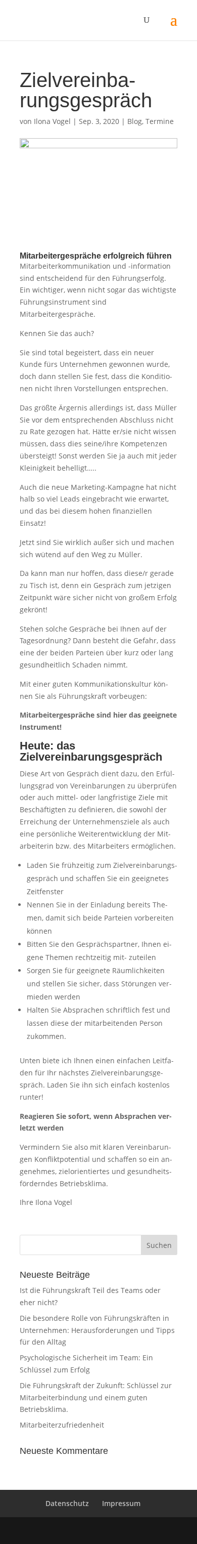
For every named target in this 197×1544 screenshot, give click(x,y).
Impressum (121, 1503)
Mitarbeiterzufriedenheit (62, 1425)
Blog (134, 121)
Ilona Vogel (52, 121)
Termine (159, 121)
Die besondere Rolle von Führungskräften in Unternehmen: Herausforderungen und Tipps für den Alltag (97, 1330)
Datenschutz (67, 1503)
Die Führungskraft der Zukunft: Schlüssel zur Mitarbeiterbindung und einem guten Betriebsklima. (96, 1397)
